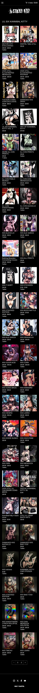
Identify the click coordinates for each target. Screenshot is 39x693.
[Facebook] (21, 680)
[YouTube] (25, 680)
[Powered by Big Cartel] (19, 686)
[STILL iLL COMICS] (19, 11)
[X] (17, 680)
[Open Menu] (2, 3)
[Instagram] (14, 680)
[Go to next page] (25, 663)
